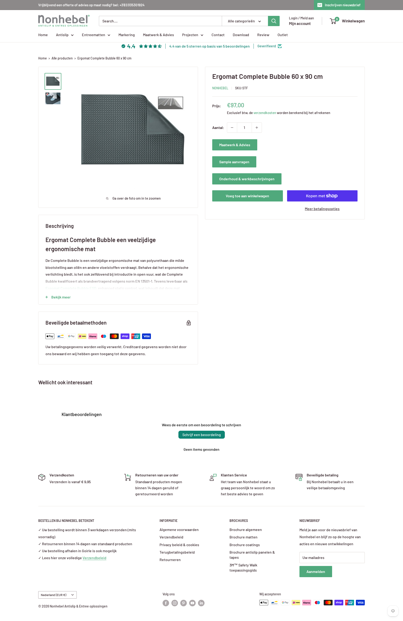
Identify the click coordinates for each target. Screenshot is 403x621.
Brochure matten (243, 537)
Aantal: (218, 127)
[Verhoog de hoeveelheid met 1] (257, 127)
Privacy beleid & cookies (179, 544)
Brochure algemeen (245, 529)
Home (43, 34)
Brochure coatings (244, 544)
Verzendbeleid (94, 557)
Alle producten (62, 58)
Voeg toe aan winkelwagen (247, 196)
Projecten (190, 34)
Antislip (62, 34)
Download (241, 34)
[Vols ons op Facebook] (166, 603)
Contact (218, 34)
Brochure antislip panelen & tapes (252, 554)
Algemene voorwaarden (179, 529)
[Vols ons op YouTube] (192, 603)
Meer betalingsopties (322, 208)
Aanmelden (315, 571)
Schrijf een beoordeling (201, 434)
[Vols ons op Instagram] (174, 603)
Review (263, 34)
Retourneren (170, 559)
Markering (126, 34)
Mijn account (300, 23)
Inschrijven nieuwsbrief (343, 5)
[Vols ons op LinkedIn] (201, 603)
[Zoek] (274, 21)
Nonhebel (220, 88)
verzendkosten (265, 113)
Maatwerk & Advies (158, 34)
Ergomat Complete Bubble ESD (70, 288)
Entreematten (93, 34)
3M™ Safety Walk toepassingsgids (243, 567)
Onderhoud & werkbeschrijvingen (246, 179)
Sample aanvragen (234, 162)
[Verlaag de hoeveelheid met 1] (232, 127)
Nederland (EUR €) (53, 595)
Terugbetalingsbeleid (177, 552)
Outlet (283, 34)
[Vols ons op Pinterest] (183, 603)
